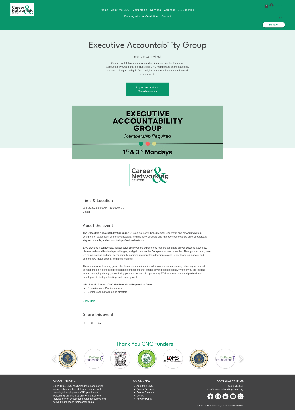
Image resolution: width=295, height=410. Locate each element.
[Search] (280, 18)
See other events (147, 91)
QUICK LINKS (141, 381)
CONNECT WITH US (230, 381)
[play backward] (54, 358)
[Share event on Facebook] (84, 323)
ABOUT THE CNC (64, 381)
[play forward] (241, 358)
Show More (89, 301)
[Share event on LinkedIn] (99, 323)
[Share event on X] (91, 323)
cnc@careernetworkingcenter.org (225, 389)
